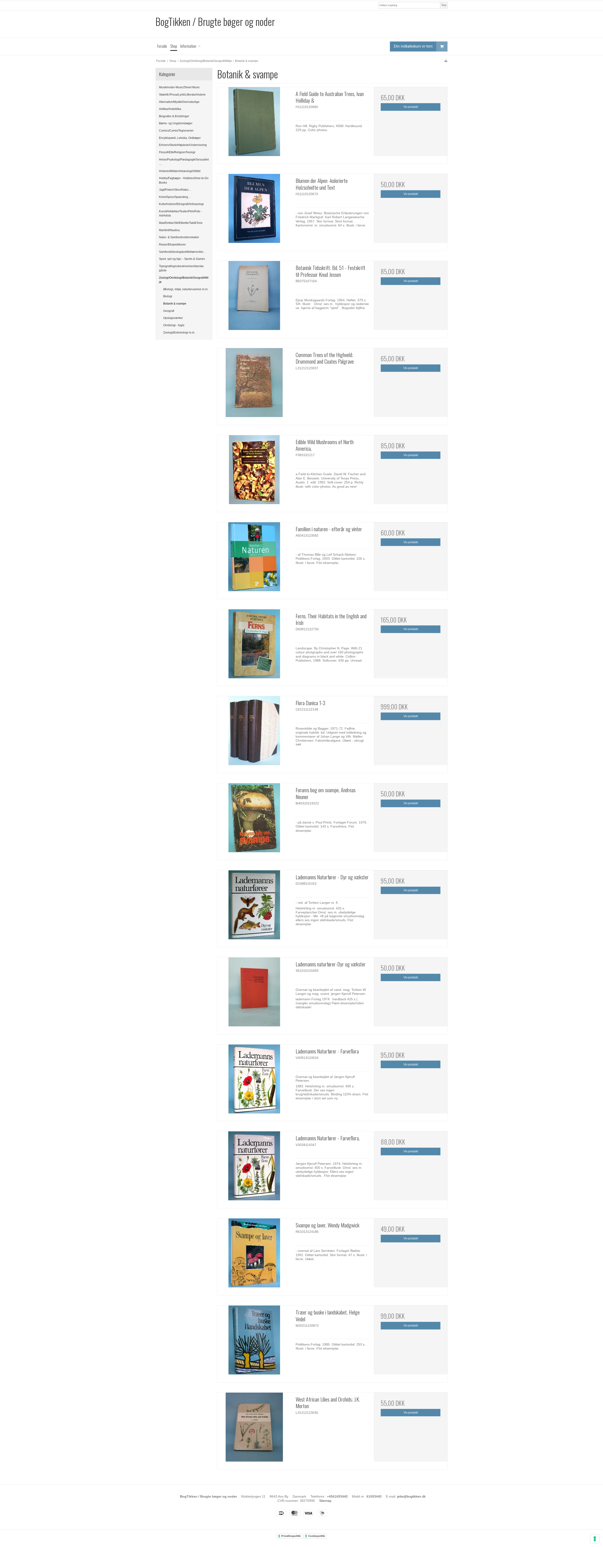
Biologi (167, 296)
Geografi (168, 311)
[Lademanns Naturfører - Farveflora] (254, 1081)
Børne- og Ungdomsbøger (175, 123)
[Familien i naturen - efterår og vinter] (254, 559)
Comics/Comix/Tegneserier (176, 130)
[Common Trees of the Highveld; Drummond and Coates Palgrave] (254, 385)
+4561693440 (337, 1496)
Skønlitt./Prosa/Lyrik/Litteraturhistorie (182, 94)
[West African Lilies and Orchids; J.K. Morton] (254, 1429)
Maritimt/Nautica (169, 230)
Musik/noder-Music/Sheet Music (179, 87)
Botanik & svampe (174, 303)
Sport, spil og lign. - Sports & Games (182, 259)
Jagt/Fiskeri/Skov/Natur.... (175, 189)
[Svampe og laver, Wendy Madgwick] (254, 1255)
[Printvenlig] (446, 61)
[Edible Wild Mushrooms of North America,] (254, 472)
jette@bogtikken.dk (411, 1496)
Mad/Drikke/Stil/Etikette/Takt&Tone (181, 223)
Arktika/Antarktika (170, 109)
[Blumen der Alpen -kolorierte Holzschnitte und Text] (254, 210)
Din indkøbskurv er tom (413, 46)
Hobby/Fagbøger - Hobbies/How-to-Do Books (183, 180)
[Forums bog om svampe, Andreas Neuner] (254, 820)
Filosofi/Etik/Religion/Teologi (177, 152)
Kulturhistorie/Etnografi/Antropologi (181, 204)
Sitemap (325, 1501)
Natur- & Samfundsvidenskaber (179, 237)
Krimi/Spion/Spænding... (174, 197)
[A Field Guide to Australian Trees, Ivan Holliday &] (254, 124)
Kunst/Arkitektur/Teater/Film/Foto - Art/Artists (180, 213)
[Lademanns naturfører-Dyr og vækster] (254, 994)
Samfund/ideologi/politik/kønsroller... (182, 251)
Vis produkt (410, 106)
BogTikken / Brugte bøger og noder (215, 21)
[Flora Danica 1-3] (254, 733)
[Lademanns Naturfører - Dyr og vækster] (254, 907)
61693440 (374, 1496)
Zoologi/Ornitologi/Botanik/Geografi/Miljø (183, 280)
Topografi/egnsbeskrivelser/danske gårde (181, 268)
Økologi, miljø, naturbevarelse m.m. (185, 289)
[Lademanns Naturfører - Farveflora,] (254, 1168)
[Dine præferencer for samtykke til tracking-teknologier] (594, 1538)
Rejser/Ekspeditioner (172, 244)
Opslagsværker (173, 318)
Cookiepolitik (316, 1536)
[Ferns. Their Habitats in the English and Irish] (254, 646)
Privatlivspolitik (291, 1536)
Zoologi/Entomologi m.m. (179, 332)
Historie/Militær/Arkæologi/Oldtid (179, 171)
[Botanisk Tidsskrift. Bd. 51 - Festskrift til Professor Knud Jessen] (254, 297)
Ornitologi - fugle (173, 325)
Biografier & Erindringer (174, 116)
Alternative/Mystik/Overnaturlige (179, 102)
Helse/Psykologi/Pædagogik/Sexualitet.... (184, 161)
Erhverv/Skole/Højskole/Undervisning (183, 145)
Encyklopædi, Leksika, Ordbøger (180, 138)
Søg (443, 5)
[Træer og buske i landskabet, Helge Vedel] (254, 1342)
